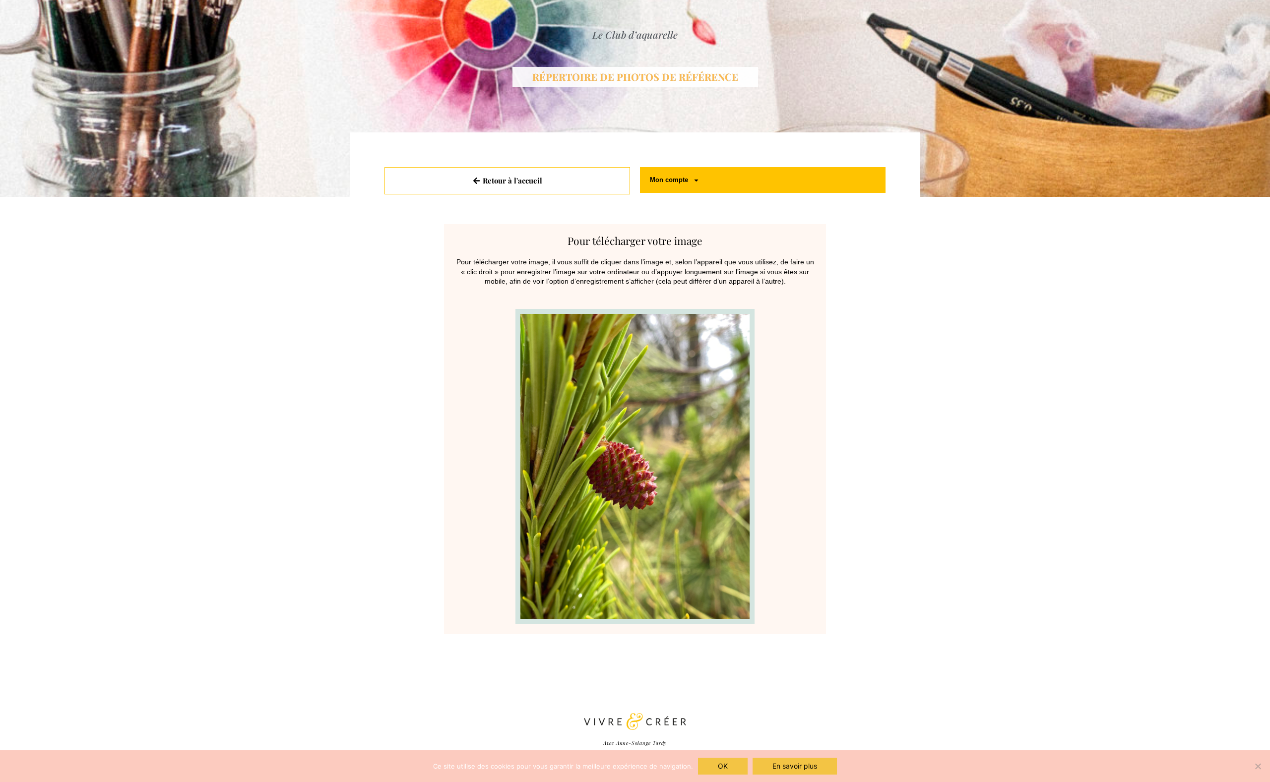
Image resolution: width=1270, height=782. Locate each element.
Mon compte (669, 179)
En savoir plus (794, 766)
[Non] (1258, 766)
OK (723, 766)
